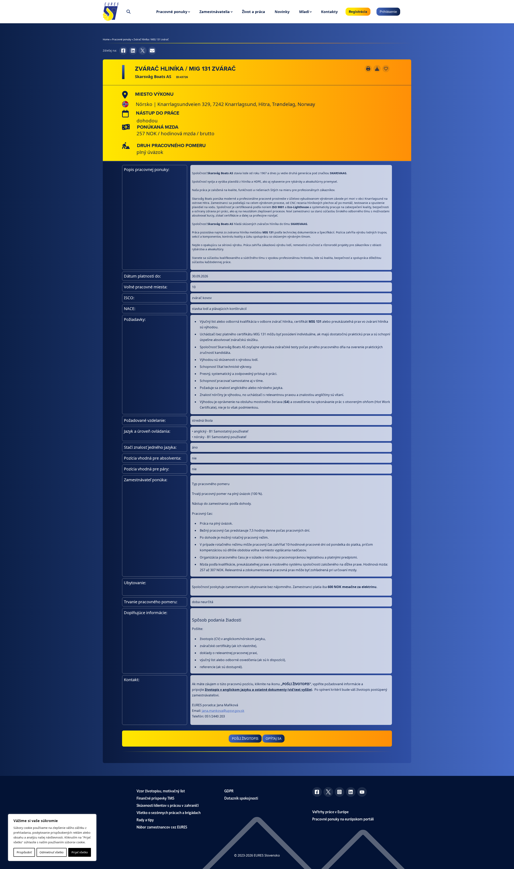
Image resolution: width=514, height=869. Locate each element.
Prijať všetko (79, 852)
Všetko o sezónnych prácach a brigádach (169, 812)
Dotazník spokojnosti (241, 797)
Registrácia (358, 11)
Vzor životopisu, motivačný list (161, 790)
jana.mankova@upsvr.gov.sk (223, 710)
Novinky (282, 11)
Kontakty (329, 11)
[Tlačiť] (368, 68)
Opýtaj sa (273, 738)
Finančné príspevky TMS (155, 797)
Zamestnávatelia (214, 11)
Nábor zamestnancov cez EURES (162, 826)
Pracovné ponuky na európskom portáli (343, 818)
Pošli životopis (245, 738)
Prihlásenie (388, 11)
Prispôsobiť (24, 852)
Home (106, 39)
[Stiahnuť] (377, 68)
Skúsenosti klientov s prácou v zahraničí (168, 805)
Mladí (304, 11)
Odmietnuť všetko (51, 852)
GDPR (229, 790)
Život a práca (253, 11)
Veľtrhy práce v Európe (330, 811)
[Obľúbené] (386, 68)
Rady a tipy (145, 819)
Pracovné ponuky (171, 11)
